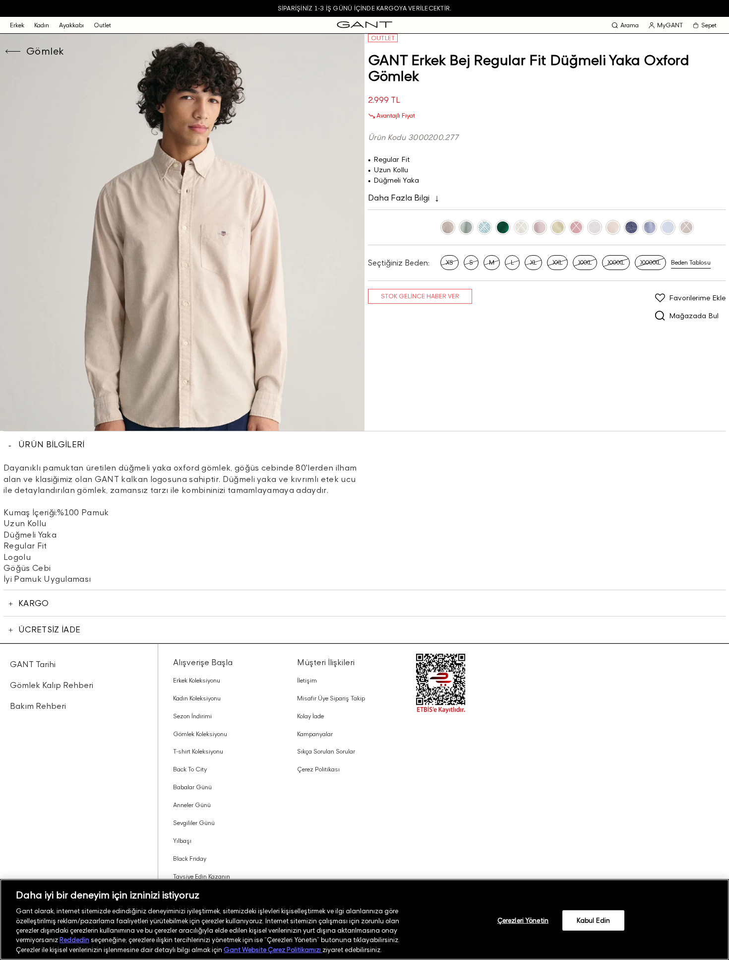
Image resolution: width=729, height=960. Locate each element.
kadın (41, 25)
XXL (557, 262)
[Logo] (364, 25)
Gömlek (45, 51)
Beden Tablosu (691, 262)
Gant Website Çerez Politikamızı (273, 950)
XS (449, 262)
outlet (102, 25)
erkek (17, 25)
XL (533, 262)
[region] (364, 919)
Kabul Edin (593, 920)
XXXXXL (650, 262)
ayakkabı (71, 25)
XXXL (585, 262)
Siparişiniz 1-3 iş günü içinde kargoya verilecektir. (364, 8)
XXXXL (616, 262)
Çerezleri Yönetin (522, 920)
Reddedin (74, 940)
